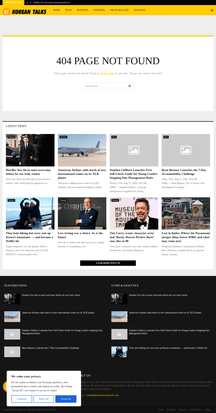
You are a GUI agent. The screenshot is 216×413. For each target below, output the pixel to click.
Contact (208, 409)
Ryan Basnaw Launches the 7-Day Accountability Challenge (50, 348)
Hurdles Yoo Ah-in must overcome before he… (53, 2)
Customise (22, 399)
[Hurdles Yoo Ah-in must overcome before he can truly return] (30, 150)
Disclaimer (171, 409)
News (68, 10)
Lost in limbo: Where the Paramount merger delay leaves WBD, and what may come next (186, 237)
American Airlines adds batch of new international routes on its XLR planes (82, 174)
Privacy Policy (195, 409)
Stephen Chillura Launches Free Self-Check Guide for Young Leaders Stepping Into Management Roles (134, 174)
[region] (44, 388)
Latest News (16, 126)
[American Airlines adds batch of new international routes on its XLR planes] (82, 150)
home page (107, 73)
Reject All (43, 399)
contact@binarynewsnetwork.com (102, 395)
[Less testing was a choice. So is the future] (82, 213)
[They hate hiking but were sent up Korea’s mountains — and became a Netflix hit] (30, 213)
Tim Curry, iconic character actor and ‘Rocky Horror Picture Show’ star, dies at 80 (132, 237)
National (99, 10)
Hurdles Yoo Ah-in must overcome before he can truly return (51, 295)
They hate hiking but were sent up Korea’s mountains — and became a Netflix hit (29, 237)
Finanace (140, 10)
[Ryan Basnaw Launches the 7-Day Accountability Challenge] (186, 150)
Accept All (66, 399)
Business (82, 10)
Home (56, 10)
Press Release (119, 10)
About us (182, 409)
